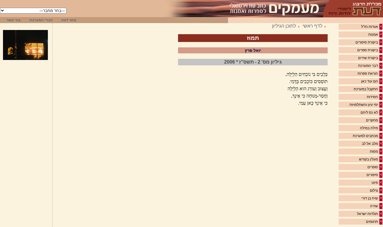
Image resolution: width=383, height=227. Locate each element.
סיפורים (372, 175)
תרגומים (372, 222)
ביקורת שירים (368, 58)
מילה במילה (369, 128)
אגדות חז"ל (369, 27)
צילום (374, 190)
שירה (374, 206)
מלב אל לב (370, 144)
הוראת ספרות (368, 73)
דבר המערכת (368, 66)
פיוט (375, 183)
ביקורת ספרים (367, 50)
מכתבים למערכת (365, 136)
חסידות (372, 97)
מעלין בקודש (368, 159)
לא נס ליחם (369, 112)
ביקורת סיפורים (366, 42)
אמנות (373, 34)
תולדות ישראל (367, 214)
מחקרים (372, 120)
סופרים (372, 167)
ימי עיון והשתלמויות (363, 105)
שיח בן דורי (369, 198)
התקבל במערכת (366, 89)
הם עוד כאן (369, 81)
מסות (374, 151)
